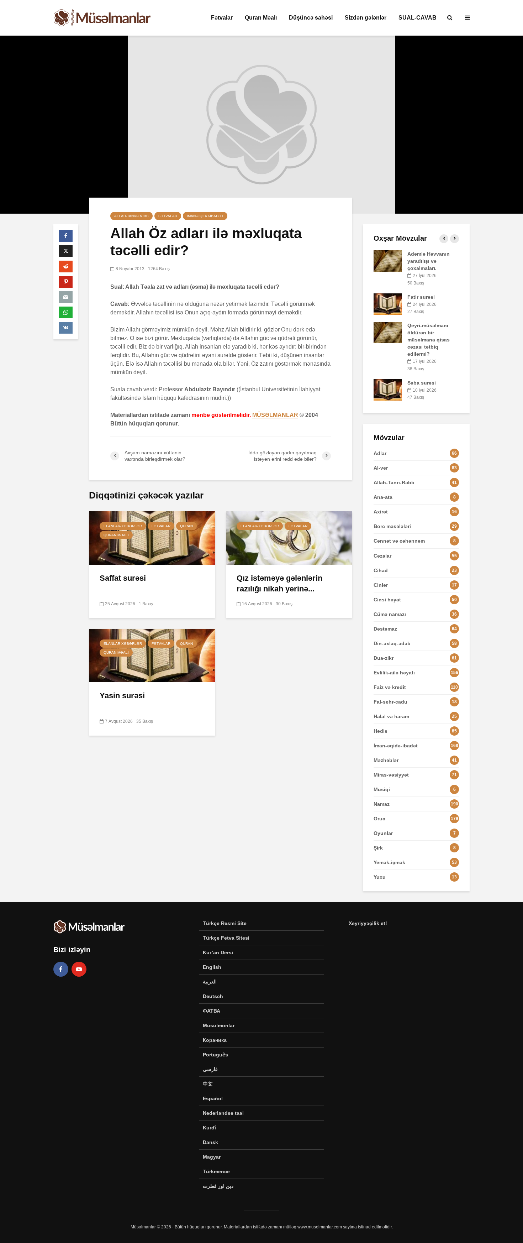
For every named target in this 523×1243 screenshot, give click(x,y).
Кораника (215, 1040)
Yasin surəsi (122, 695)
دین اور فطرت (218, 1186)
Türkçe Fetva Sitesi (226, 938)
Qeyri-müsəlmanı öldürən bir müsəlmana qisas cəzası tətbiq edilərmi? (428, 340)
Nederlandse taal (223, 1113)
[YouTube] (79, 969)
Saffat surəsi (123, 578)
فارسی (210, 1069)
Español (213, 1098)
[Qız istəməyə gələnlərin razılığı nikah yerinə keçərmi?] (289, 537)
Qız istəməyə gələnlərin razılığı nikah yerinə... (279, 583)
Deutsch (213, 996)
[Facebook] (60, 969)
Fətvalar (222, 18)
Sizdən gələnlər (365, 18)
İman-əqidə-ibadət (205, 216)
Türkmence (216, 1171)
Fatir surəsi (421, 297)
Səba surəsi (421, 383)
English (212, 967)
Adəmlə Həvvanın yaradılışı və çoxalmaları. (428, 261)
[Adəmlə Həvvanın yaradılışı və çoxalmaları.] (388, 260)
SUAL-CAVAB (417, 18)
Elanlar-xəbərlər (123, 526)
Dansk (210, 1142)
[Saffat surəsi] (152, 537)
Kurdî (209, 1127)
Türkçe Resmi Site (225, 923)
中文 (208, 1084)
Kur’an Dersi (218, 952)
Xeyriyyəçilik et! (368, 923)
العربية (210, 982)
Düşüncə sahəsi (311, 18)
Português (215, 1054)
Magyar (212, 1157)
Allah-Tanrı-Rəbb (131, 216)
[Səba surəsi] (388, 389)
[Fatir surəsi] (388, 303)
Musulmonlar (218, 1025)
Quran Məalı (261, 18)
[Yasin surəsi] (152, 655)
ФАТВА (211, 1011)
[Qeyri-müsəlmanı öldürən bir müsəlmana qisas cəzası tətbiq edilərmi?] (388, 332)
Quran (186, 526)
